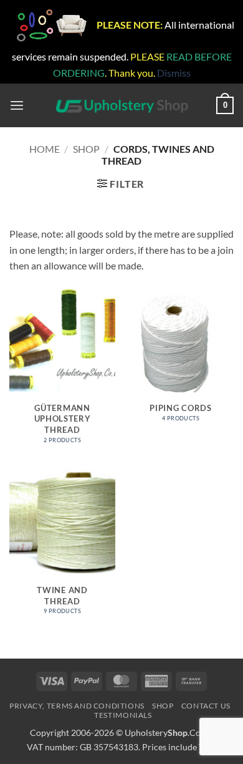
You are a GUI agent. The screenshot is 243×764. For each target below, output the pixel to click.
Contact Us (206, 705)
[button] (16, 105)
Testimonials (122, 715)
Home (44, 149)
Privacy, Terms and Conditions (77, 705)
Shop (86, 149)
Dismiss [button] (174, 73)
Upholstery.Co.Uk (169, 732)
